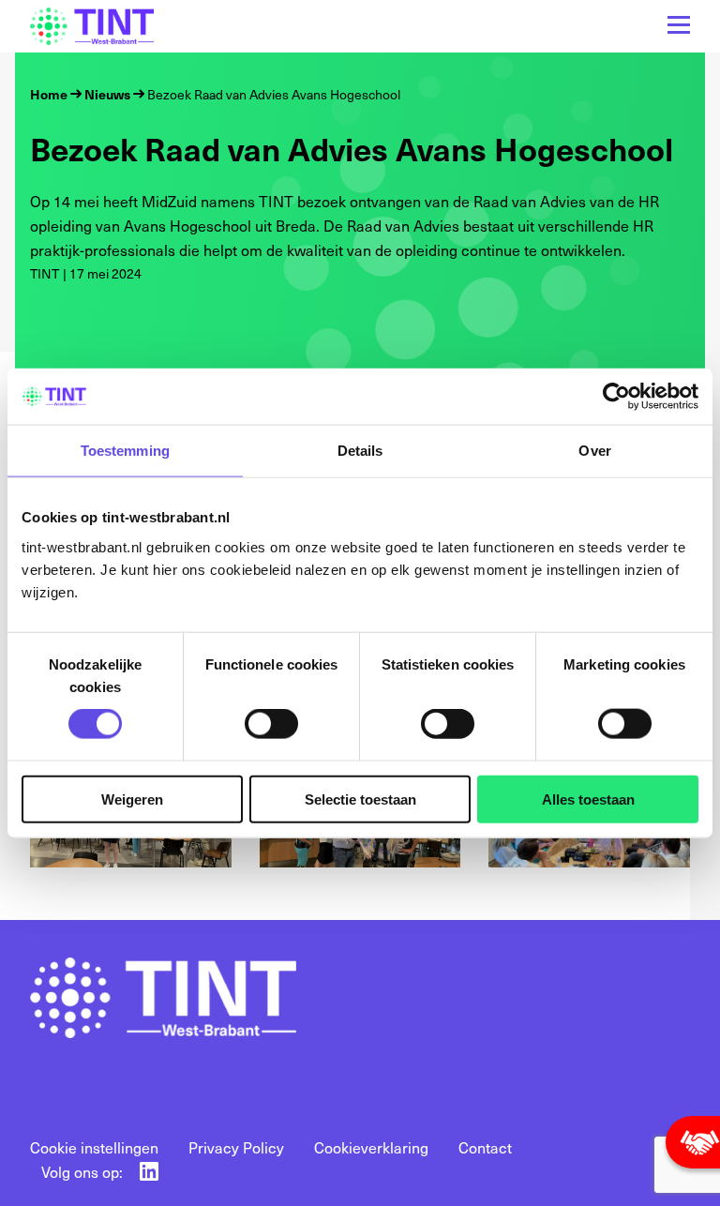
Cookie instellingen (94, 1147)
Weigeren (132, 799)
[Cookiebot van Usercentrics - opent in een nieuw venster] (616, 397)
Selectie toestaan (360, 799)
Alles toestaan (588, 799)
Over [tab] (594, 451)
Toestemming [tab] (125, 451)
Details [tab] (360, 451)
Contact (485, 1147)
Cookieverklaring (371, 1147)
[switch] (271, 724)
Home (49, 94)
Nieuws (107, 94)
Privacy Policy (236, 1147)
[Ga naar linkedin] (149, 1171)
